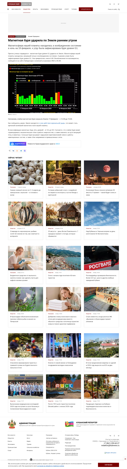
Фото (28, 438)
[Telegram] (20, 150)
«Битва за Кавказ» (51, 438)
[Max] (24, 150)
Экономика (45, 9)
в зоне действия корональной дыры (52, 123)
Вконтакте (110, 4)
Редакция (68, 442)
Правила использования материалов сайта (72, 449)
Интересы (30, 450)
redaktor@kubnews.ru (110, 445)
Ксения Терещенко (33, 36)
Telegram (118, 4)
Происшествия (56, 9)
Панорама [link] (13, 187)
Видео (28, 441)
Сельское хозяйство (33, 447)
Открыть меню (8, 10)
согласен (108, 465)
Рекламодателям (70, 446)
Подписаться (20, 144)
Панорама (49, 435)
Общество (26, 9)
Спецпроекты (86, 9)
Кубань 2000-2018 (51, 450)
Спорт (67, 9)
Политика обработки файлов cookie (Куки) (71, 454)
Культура (30, 435)
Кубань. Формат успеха (53, 453)
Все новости (16, 9)
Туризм (74, 9)
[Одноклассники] (17, 150)
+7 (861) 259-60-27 (111, 443)
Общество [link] (50, 187)
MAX (58, 144)
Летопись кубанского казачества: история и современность (53, 443)
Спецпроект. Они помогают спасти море (72, 438)
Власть (35, 9)
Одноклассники (114, 4)
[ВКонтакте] (13, 150)
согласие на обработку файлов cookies (50, 466)
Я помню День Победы (72, 435)
